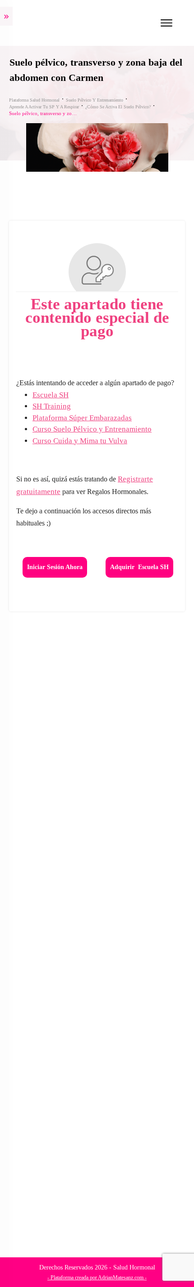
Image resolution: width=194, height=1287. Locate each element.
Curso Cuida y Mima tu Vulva (79, 440)
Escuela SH (50, 395)
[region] (97, 1206)
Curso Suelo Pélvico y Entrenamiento (92, 429)
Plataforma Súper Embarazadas (82, 418)
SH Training (51, 406)
